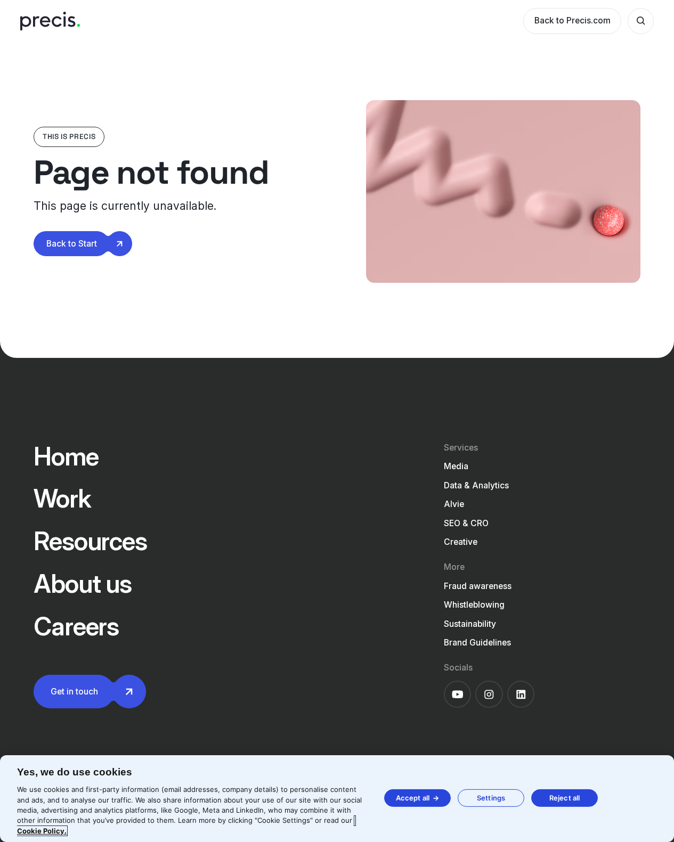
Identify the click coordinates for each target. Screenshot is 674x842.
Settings (491, 798)
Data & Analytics (476, 485)
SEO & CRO (466, 523)
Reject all (564, 798)
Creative (460, 542)
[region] (337, 798)
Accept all (412, 798)
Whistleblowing (474, 605)
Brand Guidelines (477, 642)
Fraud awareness (477, 586)
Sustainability (470, 624)
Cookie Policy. (42, 831)
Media (456, 466)
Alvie (454, 504)
